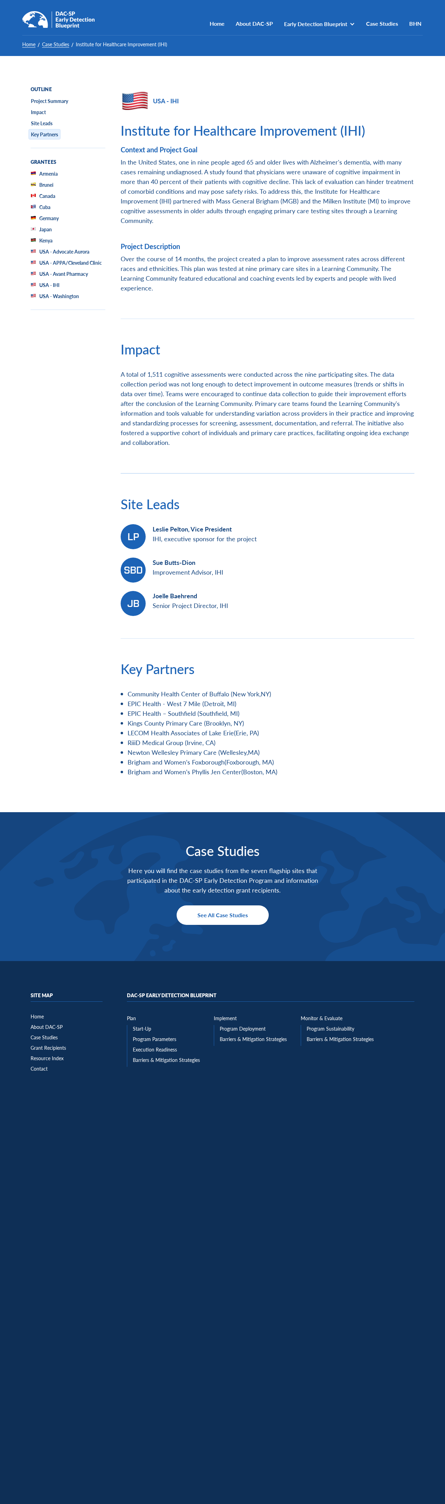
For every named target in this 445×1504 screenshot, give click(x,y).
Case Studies (382, 23)
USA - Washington (59, 296)
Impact (38, 112)
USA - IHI (49, 284)
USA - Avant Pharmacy (63, 273)
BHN (416, 23)
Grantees (43, 162)
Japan (45, 229)
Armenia (48, 173)
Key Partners (44, 134)
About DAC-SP (254, 23)
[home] (58, 20)
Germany (49, 218)
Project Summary (49, 100)
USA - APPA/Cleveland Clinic (70, 262)
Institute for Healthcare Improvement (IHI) (121, 44)
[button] (319, 24)
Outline (41, 90)
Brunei (46, 184)
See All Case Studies (222, 915)
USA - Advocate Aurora (64, 251)
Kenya (45, 240)
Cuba (44, 206)
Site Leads (41, 123)
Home (217, 23)
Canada (47, 195)
